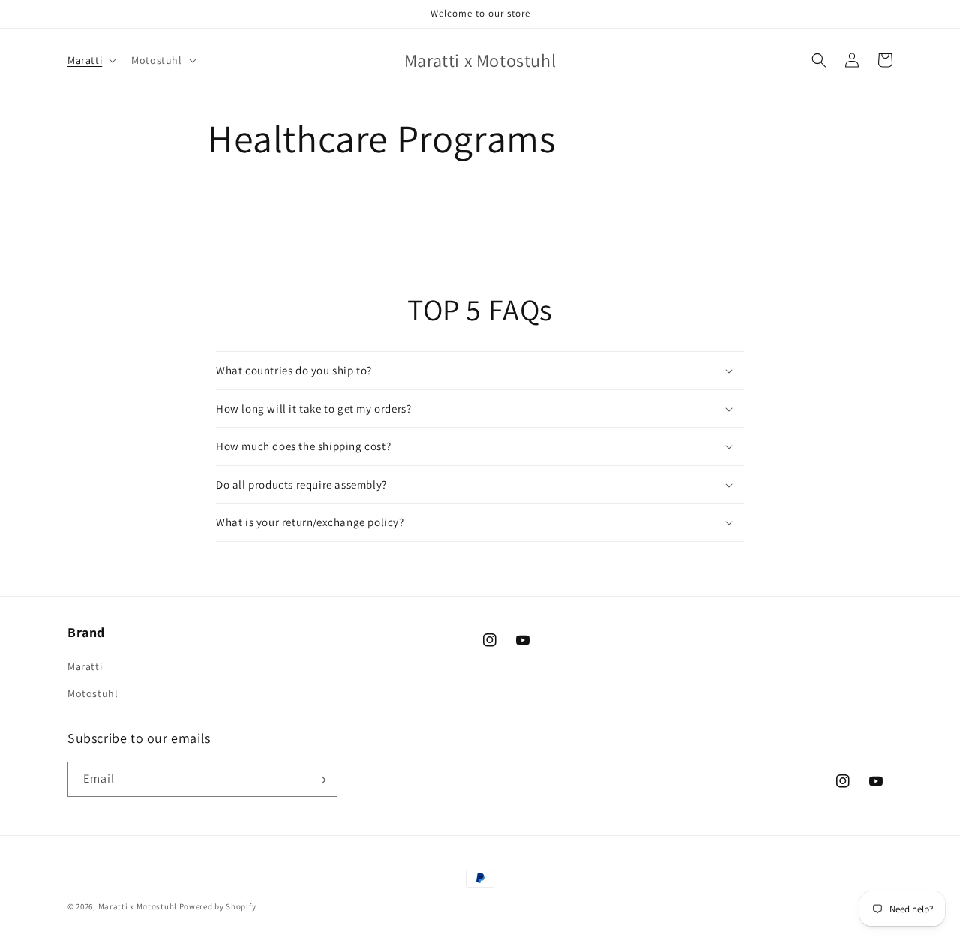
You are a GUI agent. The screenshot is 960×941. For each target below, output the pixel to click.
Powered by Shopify (217, 906)
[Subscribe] (320, 780)
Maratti (85, 667)
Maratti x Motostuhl (137, 906)
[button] (90, 60)
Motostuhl (93, 693)
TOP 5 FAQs (480, 309)
